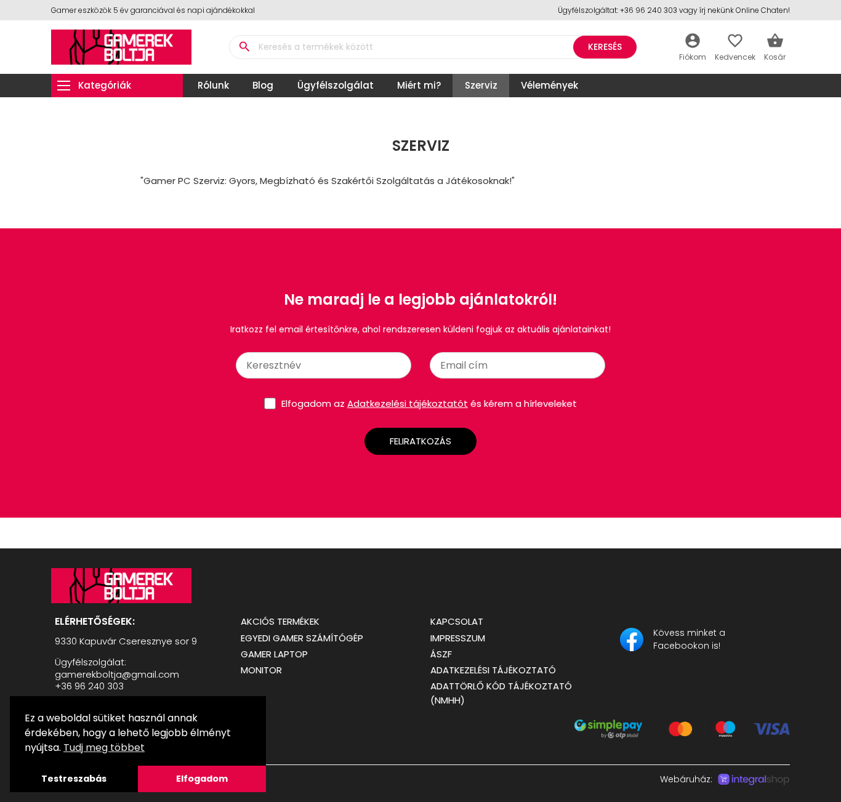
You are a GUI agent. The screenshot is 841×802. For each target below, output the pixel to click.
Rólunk (213, 85)
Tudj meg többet (104, 747)
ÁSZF (441, 654)
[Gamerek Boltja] (136, 585)
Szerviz (481, 85)
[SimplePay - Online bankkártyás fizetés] (682, 735)
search (244, 47)
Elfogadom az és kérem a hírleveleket (429, 403)
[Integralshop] (753, 780)
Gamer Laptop (274, 654)
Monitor (261, 670)
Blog (262, 85)
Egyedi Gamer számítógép (302, 638)
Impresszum (457, 638)
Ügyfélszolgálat (335, 85)
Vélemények (549, 85)
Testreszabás (74, 778)
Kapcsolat (456, 621)
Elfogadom (202, 778)
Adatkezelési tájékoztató (493, 670)
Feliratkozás (420, 441)
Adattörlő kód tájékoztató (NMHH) (501, 693)
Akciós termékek (280, 621)
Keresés (605, 47)
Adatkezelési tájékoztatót (407, 403)
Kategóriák (104, 85)
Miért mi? (419, 85)
